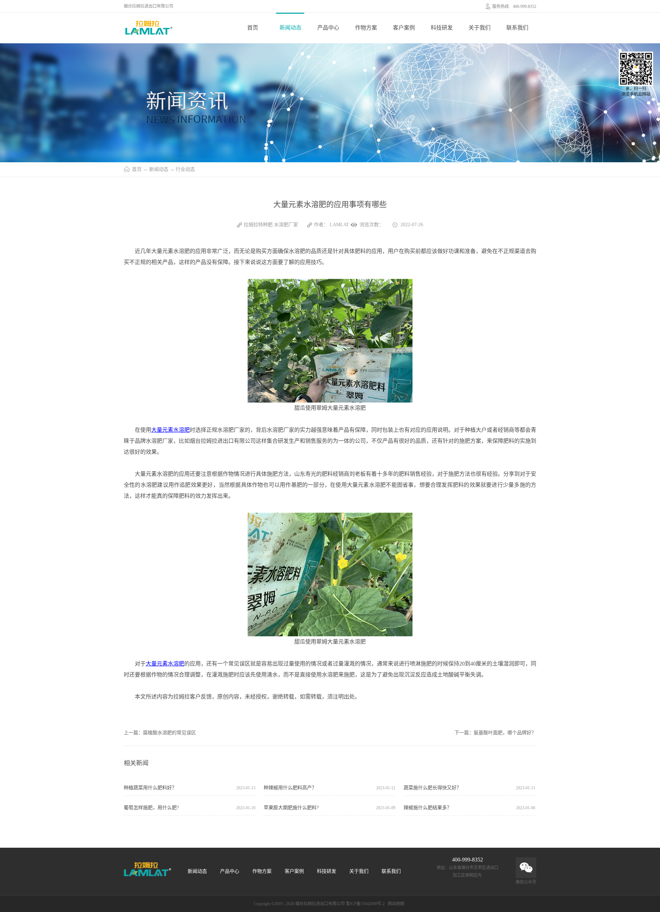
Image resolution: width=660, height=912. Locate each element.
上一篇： (160, 732)
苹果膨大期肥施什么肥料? (291, 807)
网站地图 (395, 903)
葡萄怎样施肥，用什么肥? (151, 807)
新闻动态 (158, 169)
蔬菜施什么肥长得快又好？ (432, 787)
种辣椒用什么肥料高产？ (290, 787)
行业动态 (185, 169)
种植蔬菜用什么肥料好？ (150, 787)
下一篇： (495, 732)
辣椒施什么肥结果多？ (428, 807)
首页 (252, 28)
